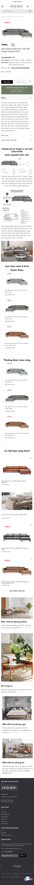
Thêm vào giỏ (21, 82)
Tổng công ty (4, 816)
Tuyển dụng (4, 819)
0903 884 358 (18, 1)
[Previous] (3, 30)
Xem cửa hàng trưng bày (20, 68)
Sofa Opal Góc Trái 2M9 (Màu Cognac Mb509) (14, 481)
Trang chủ (3, 16)
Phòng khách (10, 16)
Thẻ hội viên (4, 821)
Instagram (3, 796)
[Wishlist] (30, 81)
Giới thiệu (3, 812)
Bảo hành (4, 135)
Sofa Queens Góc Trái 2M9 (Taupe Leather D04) (15, 548)
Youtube (9, 796)
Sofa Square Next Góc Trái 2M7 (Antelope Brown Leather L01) (17, 344)
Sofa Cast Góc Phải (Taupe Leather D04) (14, 514)
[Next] (30, 30)
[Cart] (28, 6)
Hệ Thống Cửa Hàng (7, 801)
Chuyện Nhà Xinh (5, 814)
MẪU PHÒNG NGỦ (14, 732)
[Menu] (2, 6)
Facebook (14, 796)
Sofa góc (21, 16)
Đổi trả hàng (4, 823)
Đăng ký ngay (16, 91)
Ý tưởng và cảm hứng (6, 835)
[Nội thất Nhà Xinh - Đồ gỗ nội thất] (16, 6)
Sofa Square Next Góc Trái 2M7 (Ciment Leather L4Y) (16, 291)
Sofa (16, 16)
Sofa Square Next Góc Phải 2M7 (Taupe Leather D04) (16, 317)
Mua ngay (7, 82)
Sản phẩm (3, 832)
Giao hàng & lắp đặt (9, 140)
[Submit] (30, 11)
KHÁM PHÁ (19, 692)
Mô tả (3, 98)
